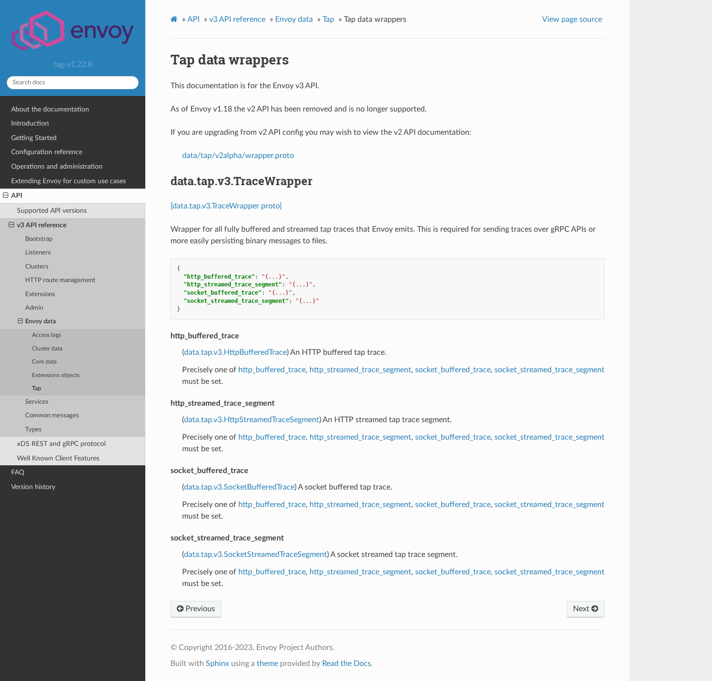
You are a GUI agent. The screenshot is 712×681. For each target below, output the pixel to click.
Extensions (40, 294)
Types (33, 430)
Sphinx (217, 663)
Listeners (38, 253)
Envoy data (40, 321)
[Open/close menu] (5, 195)
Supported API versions (52, 210)
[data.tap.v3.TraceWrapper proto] (226, 206)
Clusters (36, 267)
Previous (199, 609)
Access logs (46, 335)
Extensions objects (55, 375)
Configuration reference (46, 152)
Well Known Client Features (58, 458)
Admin (34, 308)
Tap (36, 388)
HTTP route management (60, 280)
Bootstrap (38, 239)
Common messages (52, 415)
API (16, 195)
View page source (572, 19)
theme (267, 663)
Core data (44, 361)
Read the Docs (346, 663)
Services (36, 402)
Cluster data (47, 348)
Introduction (30, 123)
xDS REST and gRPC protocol (61, 443)
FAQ (17, 472)
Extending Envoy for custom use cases (68, 181)
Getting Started (34, 138)
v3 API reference (41, 225)
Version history (33, 487)
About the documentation (50, 109)
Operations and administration (57, 166)
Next (582, 609)
